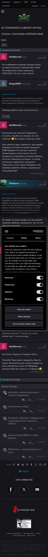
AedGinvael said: (7, 94)
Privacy (38, 533)
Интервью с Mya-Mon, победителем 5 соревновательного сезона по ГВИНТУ (26, 421)
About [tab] (38, 238)
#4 (42, 183)
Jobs (26, 2)
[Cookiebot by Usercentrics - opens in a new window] (33, 231)
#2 (42, 84)
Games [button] (16, 2)
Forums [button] (5, 2)
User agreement (28, 533)
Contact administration (14, 533)
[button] (2, 11)
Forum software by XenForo (20, 555)
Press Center (31, 535)
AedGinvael (15, 57)
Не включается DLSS (18, 406)
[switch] (40, 285)
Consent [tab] (10, 238)
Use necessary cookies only (24, 324)
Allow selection (24, 317)
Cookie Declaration (19, 535)
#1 (42, 57)
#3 (42, 125)
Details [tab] (24, 238)
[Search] (4, 45)
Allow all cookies (24, 309)
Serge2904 (15, 83)
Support (6, 6)
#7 (42, 347)
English (25, 471)
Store (33, 2)
